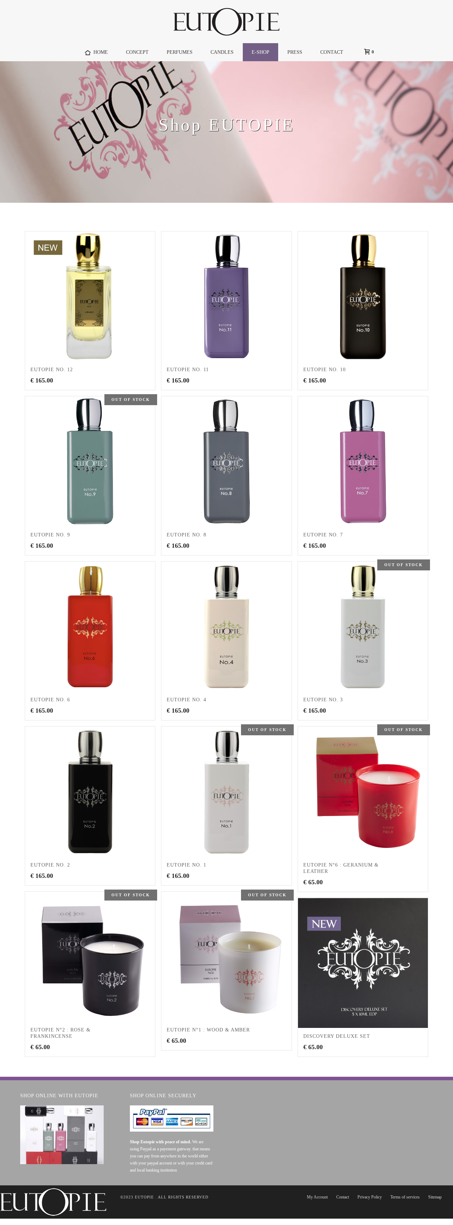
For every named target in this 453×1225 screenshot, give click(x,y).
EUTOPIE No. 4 (186, 699)
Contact (342, 1197)
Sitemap (435, 1197)
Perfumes (180, 52)
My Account (317, 1197)
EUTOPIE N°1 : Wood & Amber (208, 1030)
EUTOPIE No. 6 (50, 699)
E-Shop (260, 52)
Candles (222, 52)
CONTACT (331, 52)
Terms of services (405, 1197)
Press (294, 52)
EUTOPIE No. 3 (323, 699)
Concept (137, 52)
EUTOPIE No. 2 (50, 865)
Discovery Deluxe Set (336, 1036)
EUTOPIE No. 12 (51, 369)
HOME (100, 52)
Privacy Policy (369, 1197)
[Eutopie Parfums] (226, 21)
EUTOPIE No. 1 (186, 865)
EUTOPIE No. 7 (323, 534)
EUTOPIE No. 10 (324, 369)
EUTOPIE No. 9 (50, 534)
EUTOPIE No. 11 (188, 369)
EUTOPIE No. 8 (186, 534)
